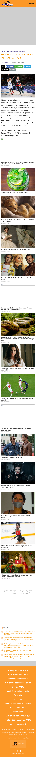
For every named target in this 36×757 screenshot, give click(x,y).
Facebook (10, 66)
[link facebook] (17, 751)
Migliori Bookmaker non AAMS (18, 720)
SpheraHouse (21, 753)
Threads (6, 69)
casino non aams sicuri (18, 679)
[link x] (14, 751)
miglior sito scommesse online (18, 683)
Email (13, 69)
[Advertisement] (18, 26)
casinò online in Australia (18, 691)
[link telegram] (20, 751)
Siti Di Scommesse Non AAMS (18, 703)
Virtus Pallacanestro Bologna (16, 51)
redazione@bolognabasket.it (20, 738)
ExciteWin (18, 695)
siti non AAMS (18, 687)
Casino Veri (18, 699)
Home (3, 51)
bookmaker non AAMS (18, 674)
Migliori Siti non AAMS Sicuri (18, 716)
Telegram (28, 66)
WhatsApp (19, 66)
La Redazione (6, 62)
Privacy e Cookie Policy (18, 670)
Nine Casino (18, 712)
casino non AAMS (18, 707)
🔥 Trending (5, 628)
